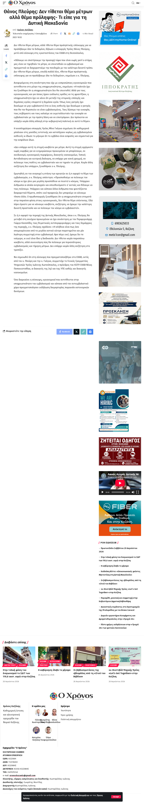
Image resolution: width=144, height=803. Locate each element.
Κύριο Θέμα (55, 661)
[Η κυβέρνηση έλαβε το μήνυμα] (54, 656)
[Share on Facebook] (61, 33)
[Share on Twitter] (65, 33)
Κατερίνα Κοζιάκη (36, 738)
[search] (133, 3)
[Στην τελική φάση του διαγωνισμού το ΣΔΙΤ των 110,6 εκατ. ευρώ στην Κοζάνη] (19, 656)
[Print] (78, 33)
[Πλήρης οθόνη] (137, 492)
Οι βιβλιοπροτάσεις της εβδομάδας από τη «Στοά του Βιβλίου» (89, 673)
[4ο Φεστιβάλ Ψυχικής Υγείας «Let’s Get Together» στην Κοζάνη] (125, 656)
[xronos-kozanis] (22, 3)
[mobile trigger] (5, 3)
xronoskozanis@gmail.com (22, 775)
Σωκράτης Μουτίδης (45, 721)
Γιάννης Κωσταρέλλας (38, 721)
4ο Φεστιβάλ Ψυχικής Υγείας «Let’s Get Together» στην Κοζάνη (124, 673)
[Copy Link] (74, 33)
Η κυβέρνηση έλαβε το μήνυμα (115, 566)
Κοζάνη (22, 665)
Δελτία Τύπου (9, 665)
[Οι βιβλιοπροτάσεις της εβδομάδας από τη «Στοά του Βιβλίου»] (89, 656)
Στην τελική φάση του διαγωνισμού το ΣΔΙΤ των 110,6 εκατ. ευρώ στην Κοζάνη (19, 673)
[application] (120, 483)
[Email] (69, 33)
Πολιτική (43, 665)
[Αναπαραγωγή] (102, 492)
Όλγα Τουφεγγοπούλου (48, 738)
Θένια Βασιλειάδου (54, 721)
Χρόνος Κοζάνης (25, 30)
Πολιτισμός (90, 665)
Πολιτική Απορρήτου (80, 795)
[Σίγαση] (133, 492)
